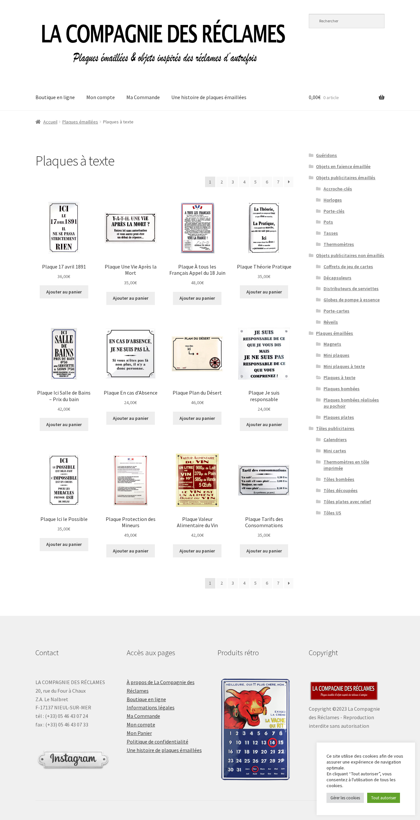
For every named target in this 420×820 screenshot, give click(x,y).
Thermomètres (339, 244)
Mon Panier (139, 733)
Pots (328, 222)
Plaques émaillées (80, 122)
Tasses (331, 233)
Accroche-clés (338, 189)
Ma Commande (143, 97)
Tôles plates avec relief (347, 502)
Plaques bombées (342, 389)
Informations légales (151, 707)
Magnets (332, 344)
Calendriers (335, 439)
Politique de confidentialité (157, 741)
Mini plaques (336, 355)
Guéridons (326, 155)
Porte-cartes (336, 311)
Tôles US (332, 513)
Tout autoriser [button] (383, 798)
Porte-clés (334, 211)
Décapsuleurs (337, 278)
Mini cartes (335, 451)
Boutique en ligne (55, 97)
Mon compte (100, 97)
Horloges (333, 200)
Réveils (331, 322)
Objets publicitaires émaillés (345, 178)
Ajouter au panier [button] (64, 292)
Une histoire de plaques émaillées (208, 97)
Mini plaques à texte (344, 366)
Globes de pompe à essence (352, 300)
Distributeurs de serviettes (351, 288)
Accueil (50, 122)
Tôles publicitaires (335, 428)
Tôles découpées (341, 490)
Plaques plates (339, 417)
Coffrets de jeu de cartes (348, 267)
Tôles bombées (339, 479)
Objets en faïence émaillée (343, 166)
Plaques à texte (339, 377)
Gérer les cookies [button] (345, 798)
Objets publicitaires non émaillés (350, 255)
